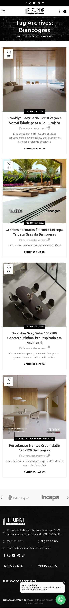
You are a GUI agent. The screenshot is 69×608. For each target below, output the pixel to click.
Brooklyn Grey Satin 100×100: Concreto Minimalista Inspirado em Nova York (34, 338)
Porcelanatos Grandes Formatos (34, 439)
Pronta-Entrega (34, 111)
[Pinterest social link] (39, 3)
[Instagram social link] (30, 3)
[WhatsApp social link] (43, 3)
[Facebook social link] (26, 3)
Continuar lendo (34, 149)
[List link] (34, 532)
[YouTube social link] (34, 3)
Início (18, 36)
